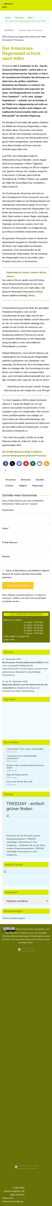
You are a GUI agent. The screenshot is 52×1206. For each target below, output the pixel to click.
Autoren (22, 30)
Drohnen (9, 485)
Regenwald (37, 485)
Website (6, 556)
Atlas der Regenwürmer (17, 774)
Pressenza (37, 30)
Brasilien (40, 479)
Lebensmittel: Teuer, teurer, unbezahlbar (24, 749)
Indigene (23, 485)
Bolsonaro (25, 479)
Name (5, 528)
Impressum (7, 1198)
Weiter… (32, 295)
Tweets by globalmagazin (13, 918)
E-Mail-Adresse (10, 542)
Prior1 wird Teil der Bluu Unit (19, 781)
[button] (5, 463)
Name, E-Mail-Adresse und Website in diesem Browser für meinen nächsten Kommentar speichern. (25, 574)
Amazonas (10, 479)
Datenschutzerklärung (12, 1201)
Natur (29, 30)
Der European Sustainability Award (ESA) (22, 662)
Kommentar (8, 510)
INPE (9, 156)
